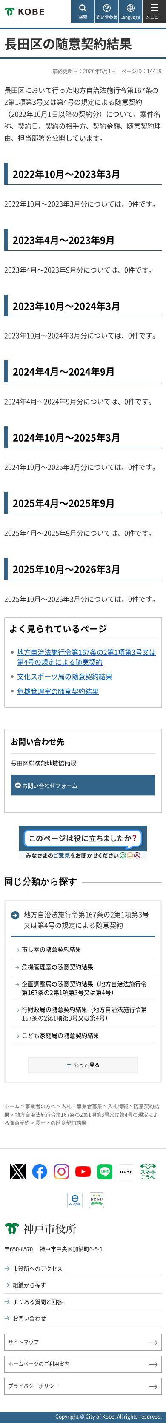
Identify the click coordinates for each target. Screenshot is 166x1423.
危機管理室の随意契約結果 (57, 966)
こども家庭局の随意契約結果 (60, 1035)
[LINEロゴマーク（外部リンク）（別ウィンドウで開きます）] (104, 1171)
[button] (82, 11)
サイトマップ (23, 1342)
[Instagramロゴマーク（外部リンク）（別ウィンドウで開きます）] (61, 1171)
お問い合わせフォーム (49, 785)
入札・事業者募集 (81, 1106)
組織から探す (29, 1285)
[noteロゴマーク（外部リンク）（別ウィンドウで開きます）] (126, 1171)
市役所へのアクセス (38, 1268)
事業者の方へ (40, 1106)
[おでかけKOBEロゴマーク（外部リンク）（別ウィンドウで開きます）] (96, 1200)
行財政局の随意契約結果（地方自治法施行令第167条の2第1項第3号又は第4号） (84, 1013)
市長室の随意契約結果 (51, 949)
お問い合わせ (29, 1318)
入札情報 (118, 1106)
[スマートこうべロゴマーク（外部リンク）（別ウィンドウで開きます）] (148, 1172)
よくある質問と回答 (38, 1301)
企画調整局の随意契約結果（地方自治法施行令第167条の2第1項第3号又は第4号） (84, 987)
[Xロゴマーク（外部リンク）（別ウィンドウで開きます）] (18, 1171)
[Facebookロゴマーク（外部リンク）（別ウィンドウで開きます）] (39, 1171)
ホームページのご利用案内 (38, 1364)
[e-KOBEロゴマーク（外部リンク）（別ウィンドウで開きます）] (75, 1200)
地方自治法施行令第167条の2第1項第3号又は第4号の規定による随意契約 (86, 919)
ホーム (12, 1106)
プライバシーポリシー (33, 1386)
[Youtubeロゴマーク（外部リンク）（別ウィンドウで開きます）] (83, 1171)
